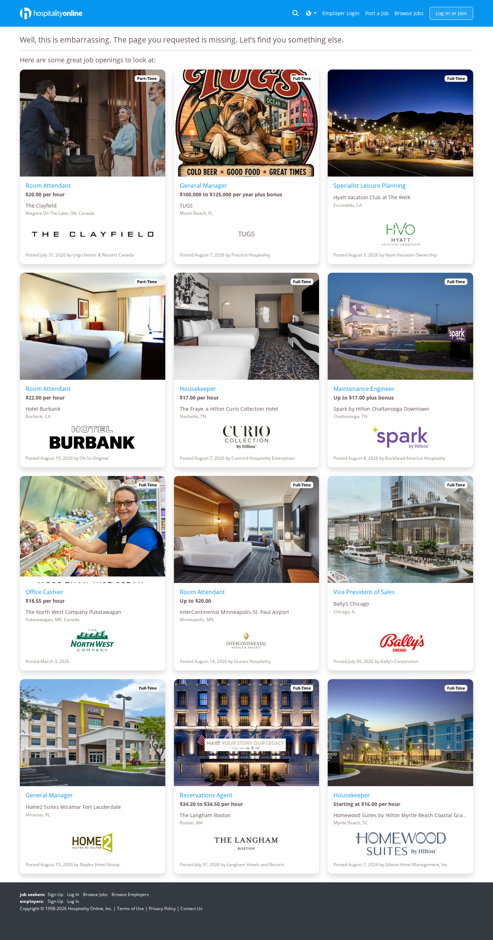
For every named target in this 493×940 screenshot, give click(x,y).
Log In (73, 894)
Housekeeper (198, 389)
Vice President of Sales (364, 592)
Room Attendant (48, 186)
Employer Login (340, 13)
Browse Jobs (409, 13)
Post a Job (377, 13)
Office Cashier (45, 592)
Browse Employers (130, 894)
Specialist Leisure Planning (369, 186)
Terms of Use (130, 908)
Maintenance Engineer (363, 389)
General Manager (203, 186)
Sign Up (55, 894)
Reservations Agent (206, 795)
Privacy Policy (162, 908)
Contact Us (191, 908)
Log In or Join (451, 13)
